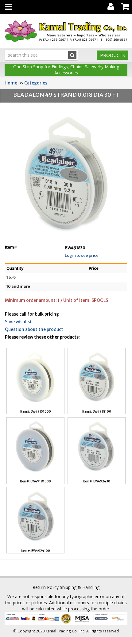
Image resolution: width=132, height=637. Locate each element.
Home (11, 83)
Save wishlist (18, 321)
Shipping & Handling (79, 587)
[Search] (72, 55)
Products (112, 55)
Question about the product (34, 329)
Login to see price (82, 255)
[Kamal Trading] (66, 31)
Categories (35, 83)
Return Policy (46, 587)
